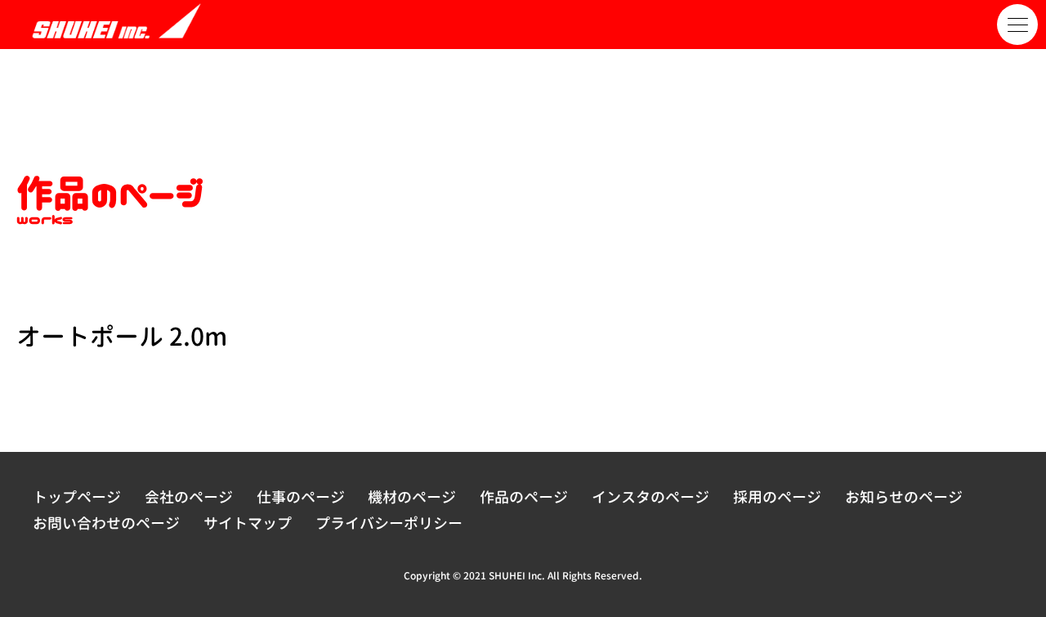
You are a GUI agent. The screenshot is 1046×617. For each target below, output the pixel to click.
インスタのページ (650, 497)
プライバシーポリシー (389, 523)
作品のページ (524, 497)
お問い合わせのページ (106, 523)
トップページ (77, 497)
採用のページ (777, 497)
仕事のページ (301, 497)
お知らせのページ (904, 497)
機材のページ (412, 497)
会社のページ (189, 497)
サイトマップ (247, 523)
